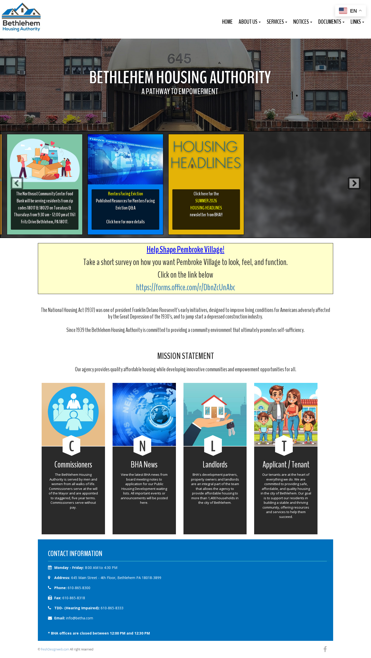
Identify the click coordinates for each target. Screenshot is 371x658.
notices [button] (301, 22)
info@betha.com (79, 618)
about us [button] (248, 22)
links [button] (356, 22)
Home (227, 22)
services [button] (276, 22)
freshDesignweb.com (55, 649)
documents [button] (330, 22)
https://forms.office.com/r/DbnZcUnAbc (185, 287)
